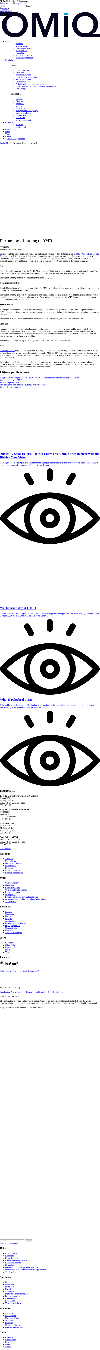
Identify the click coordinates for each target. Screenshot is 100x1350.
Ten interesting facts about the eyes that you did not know (23, 385)
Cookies (29, 992)
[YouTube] (14, 964)
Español (3, 11)
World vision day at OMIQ (11, 380)
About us (19, 44)
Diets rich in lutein (18, 362)
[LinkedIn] (6, 964)
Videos (8, 134)
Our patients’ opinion (24, 48)
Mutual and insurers (24, 55)
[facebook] (17, 964)
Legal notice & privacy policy (12, 992)
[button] (5, 849)
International (10, 129)
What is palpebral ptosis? (10, 382)
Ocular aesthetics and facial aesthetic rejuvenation (36, 86)
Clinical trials (21, 127)
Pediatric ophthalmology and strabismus (32, 84)
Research (9, 122)
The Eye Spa (21, 89)
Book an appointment (24, 58)
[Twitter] (10, 964)
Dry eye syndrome (23, 113)
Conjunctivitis (21, 115)
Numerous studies (7, 350)
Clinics (8, 136)
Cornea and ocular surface (26, 77)
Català (9, 11)
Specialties (9, 60)
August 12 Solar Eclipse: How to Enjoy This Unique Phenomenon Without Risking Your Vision (39, 378)
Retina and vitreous (24, 79)
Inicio (2, 143)
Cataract (19, 99)
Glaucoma (20, 72)
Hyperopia (20, 103)
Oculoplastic (21, 82)
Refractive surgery (23, 75)
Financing (20, 53)
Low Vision (20, 117)
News (7, 132)
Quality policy (40, 992)
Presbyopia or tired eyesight (27, 110)
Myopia (19, 106)
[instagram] (2, 964)
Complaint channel (56, 992)
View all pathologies (24, 120)
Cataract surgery (22, 70)
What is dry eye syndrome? (11, 387)
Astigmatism (21, 108)
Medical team (21, 46)
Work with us (21, 51)
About (7, 41)
